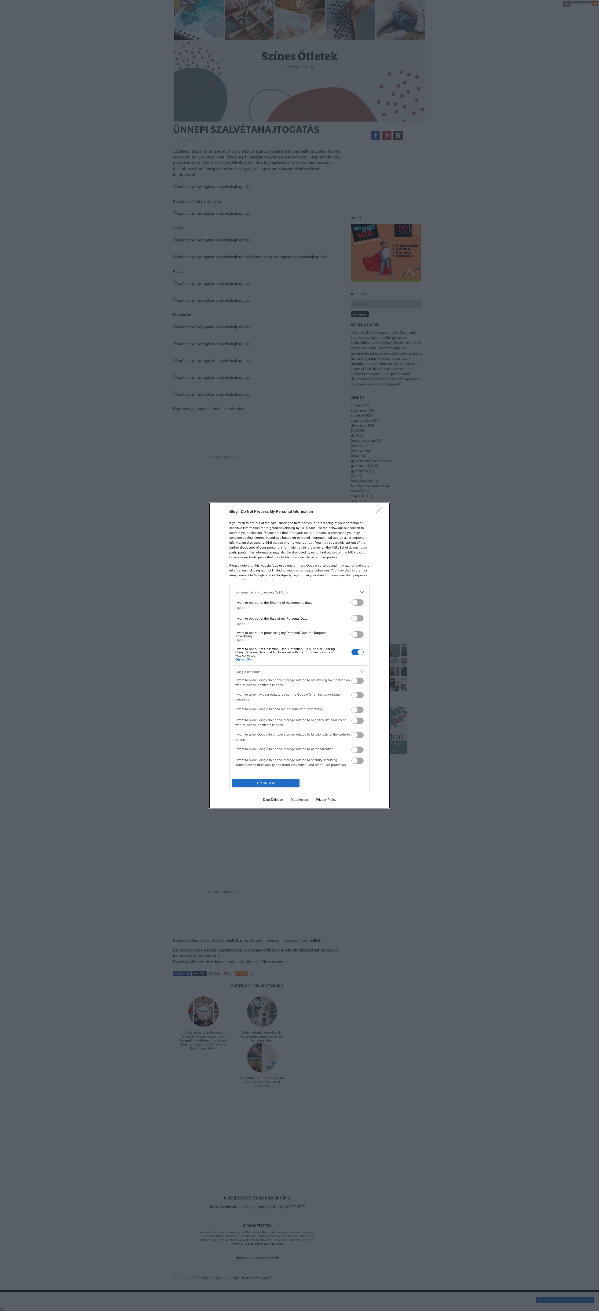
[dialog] (299, 655)
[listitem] (299, 592)
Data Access (299, 799)
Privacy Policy (326, 799)
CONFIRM (265, 783)
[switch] (357, 602)
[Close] (380, 511)
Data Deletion (273, 799)
